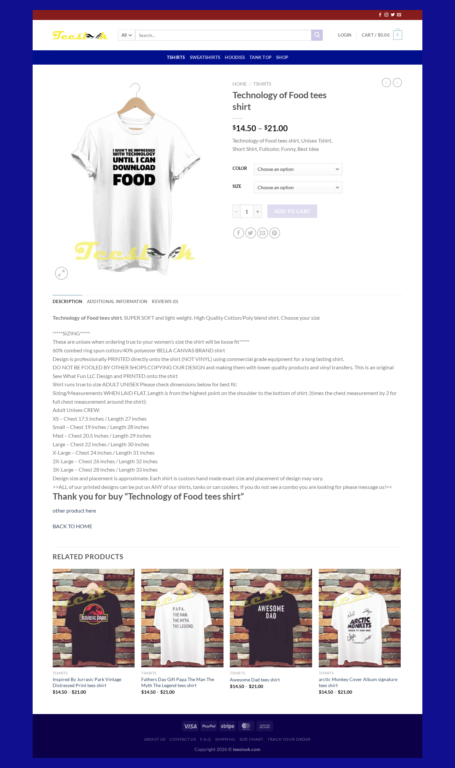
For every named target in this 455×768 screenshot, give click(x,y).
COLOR (239, 168)
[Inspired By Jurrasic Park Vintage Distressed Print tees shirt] (94, 618)
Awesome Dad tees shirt (255, 679)
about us (155, 739)
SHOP (282, 57)
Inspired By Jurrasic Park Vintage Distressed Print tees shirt (87, 682)
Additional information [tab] (117, 301)
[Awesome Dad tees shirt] (271, 618)
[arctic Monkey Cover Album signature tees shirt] (360, 618)
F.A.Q (205, 739)
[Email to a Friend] (262, 232)
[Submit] (317, 35)
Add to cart (292, 211)
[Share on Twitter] (250, 232)
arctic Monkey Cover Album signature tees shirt (358, 682)
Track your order (289, 739)
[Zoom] (61, 273)
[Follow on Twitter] (393, 15)
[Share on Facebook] (238, 232)
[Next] (400, 640)
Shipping (225, 739)
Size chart (251, 739)
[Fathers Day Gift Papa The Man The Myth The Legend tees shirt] (182, 618)
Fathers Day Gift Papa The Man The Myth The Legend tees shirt (177, 682)
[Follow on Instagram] (386, 15)
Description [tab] (67, 301)
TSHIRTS (176, 57)
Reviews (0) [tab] (165, 301)
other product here (74, 510)
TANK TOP (260, 57)
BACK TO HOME (72, 526)
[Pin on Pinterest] (274, 232)
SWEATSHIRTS (205, 57)
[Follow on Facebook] (380, 15)
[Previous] (53, 640)
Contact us (183, 739)
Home (239, 84)
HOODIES (235, 57)
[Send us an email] (399, 15)
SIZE (236, 186)
